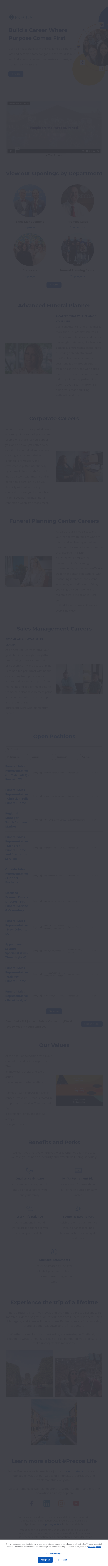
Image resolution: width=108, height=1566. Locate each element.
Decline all (62, 1560)
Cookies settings (54, 1553)
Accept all (45, 1560)
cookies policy (94, 1547)
